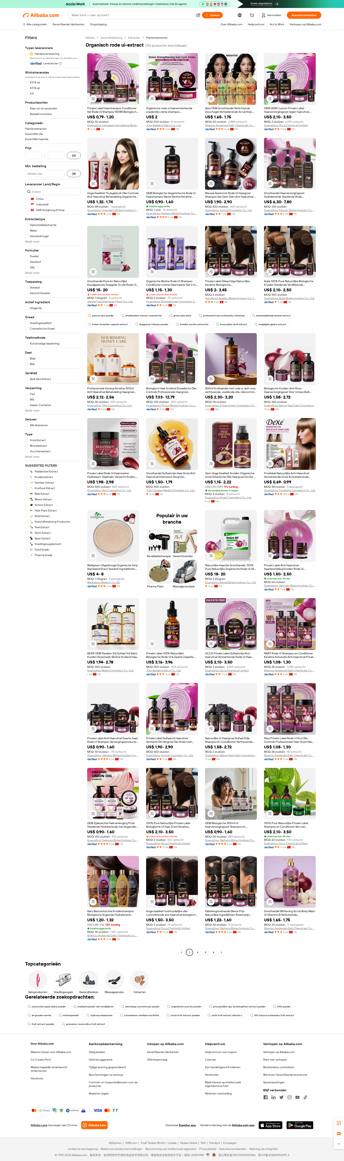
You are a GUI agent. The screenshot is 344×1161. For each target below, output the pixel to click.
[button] (198, 15)
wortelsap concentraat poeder (142, 1006)
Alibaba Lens (39, 1125)
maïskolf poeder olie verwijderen (95, 1006)
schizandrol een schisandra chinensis (224, 315)
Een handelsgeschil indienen (222, 1067)
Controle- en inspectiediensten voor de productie (113, 1084)
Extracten (134, 37)
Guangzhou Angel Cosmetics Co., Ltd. (228, 497)
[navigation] (53, 495)
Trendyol (214, 1142)
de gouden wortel (41, 1015)
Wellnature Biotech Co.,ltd (103, 582)
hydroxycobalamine (101, 1015)
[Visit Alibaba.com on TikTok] (305, 1097)
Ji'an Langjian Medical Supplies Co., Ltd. (170, 490)
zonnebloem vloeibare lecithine (141, 1015)
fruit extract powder (43, 1024)
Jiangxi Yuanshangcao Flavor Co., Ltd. (110, 301)
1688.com (131, 1142)
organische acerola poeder (186, 1006)
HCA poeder (284, 1006)
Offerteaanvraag (157, 1059)
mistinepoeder (71, 1015)
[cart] (253, 15)
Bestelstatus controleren (278, 1067)
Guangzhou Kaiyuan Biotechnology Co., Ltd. (290, 210)
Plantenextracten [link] (157, 37)
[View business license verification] (208, 1155)
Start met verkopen (275, 1059)
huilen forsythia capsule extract (110, 324)
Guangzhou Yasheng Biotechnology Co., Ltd (172, 213)
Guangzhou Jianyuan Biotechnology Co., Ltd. (290, 585)
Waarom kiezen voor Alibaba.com (51, 1052)
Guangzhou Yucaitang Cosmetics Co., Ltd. (290, 490)
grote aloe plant (182, 315)
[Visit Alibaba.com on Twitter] (281, 1097)
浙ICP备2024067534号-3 (273, 1155)
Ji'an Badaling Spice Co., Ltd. (163, 125)
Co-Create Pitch (41, 1059)
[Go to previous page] (181, 952)
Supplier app (187, 1125)
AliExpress (115, 1142)
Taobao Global (188, 1142)
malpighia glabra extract (272, 324)
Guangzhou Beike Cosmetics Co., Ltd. (110, 670)
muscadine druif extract (233, 324)
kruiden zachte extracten (194, 324)
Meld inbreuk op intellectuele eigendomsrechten (223, 1084)
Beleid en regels (99, 1093)
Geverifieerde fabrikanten (163, 1052)
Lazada (172, 1142)
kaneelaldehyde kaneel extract (273, 315)
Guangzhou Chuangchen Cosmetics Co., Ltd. (231, 405)
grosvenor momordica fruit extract (85, 1024)
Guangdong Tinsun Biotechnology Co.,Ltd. (172, 405)
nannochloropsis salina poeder (49, 1006)
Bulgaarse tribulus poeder (153, 324)
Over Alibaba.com (42, 1043)
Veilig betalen (97, 1052)
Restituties (212, 1074)
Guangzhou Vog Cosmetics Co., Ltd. (109, 490)
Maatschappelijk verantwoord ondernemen (49, 1069)
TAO (203, 1142)
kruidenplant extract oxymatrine (143, 315)
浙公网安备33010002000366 (237, 1155)
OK (74, 155)
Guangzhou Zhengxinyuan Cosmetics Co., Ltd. (172, 301)
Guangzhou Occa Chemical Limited (286, 125)
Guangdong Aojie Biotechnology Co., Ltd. (289, 298)
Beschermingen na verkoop (106, 1074)
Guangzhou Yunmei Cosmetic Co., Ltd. (228, 210)
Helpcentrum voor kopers (221, 1052)
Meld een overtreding (218, 1093)
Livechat (210, 1059)
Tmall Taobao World (152, 1142)
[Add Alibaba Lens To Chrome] (94, 1125)
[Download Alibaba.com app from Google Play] (299, 1125)
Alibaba (90, 37)
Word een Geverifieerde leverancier (285, 1074)
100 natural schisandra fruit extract (274, 1015)
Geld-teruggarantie (100, 1059)
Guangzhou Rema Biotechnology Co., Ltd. (230, 582)
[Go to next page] (221, 952)
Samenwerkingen (274, 1082)
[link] (339, 1123)
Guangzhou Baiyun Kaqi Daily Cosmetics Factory (290, 405)
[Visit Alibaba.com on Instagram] (289, 1097)
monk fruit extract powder (185, 1015)
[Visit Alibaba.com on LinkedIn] (273, 1097)
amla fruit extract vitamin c (227, 1015)
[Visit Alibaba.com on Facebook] (265, 1097)
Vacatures (37, 1078)
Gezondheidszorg (111, 37)
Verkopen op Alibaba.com (279, 1052)
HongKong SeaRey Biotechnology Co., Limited (231, 298)
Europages (229, 1142)
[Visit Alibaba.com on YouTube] (297, 1097)
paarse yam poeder (103, 315)
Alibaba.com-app (243, 1125)
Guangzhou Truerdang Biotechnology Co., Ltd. (113, 210)
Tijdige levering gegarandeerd (107, 1067)
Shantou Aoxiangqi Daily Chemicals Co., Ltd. (231, 125)
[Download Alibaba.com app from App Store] (270, 1125)
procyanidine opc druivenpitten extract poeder (239, 1006)
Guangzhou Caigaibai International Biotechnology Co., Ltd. (113, 125)
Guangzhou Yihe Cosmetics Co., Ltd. (109, 405)
